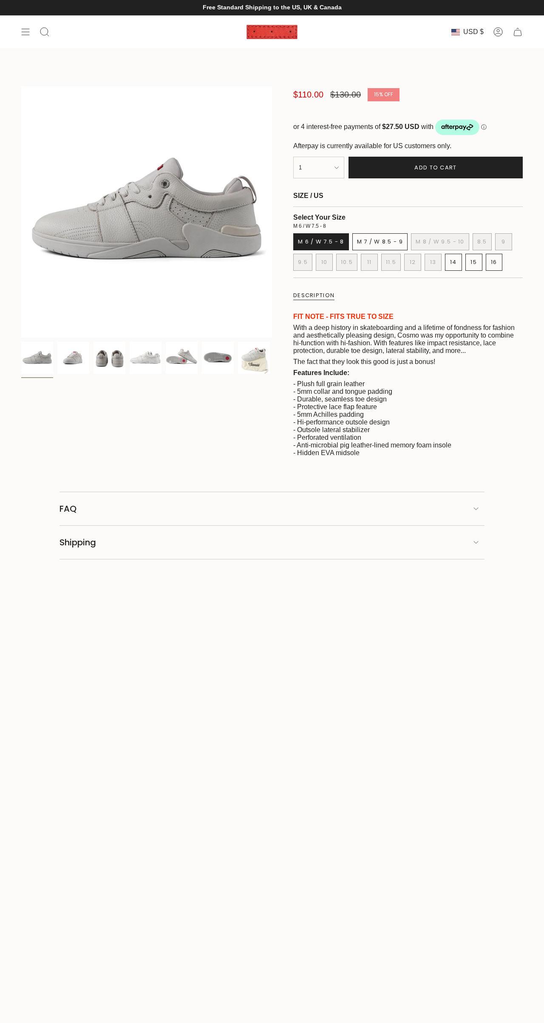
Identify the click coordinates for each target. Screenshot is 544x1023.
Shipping (78, 542)
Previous (21, 212)
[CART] (517, 32)
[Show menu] (25, 32)
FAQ (68, 509)
